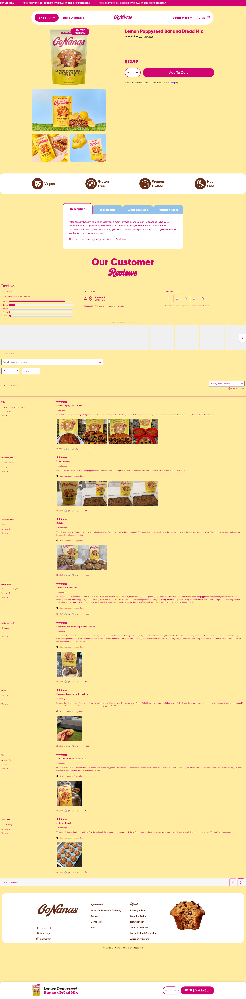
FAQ (93, 927)
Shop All (46, 17)
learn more (181, 17)
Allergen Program (139, 939)
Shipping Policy (138, 916)
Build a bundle (73, 17)
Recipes (95, 916)
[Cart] (208, 17)
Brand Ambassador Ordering (106, 910)
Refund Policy (137, 921)
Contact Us (96, 921)
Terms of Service (139, 927)
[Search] (198, 17)
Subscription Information (143, 933)
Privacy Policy (137, 910)
